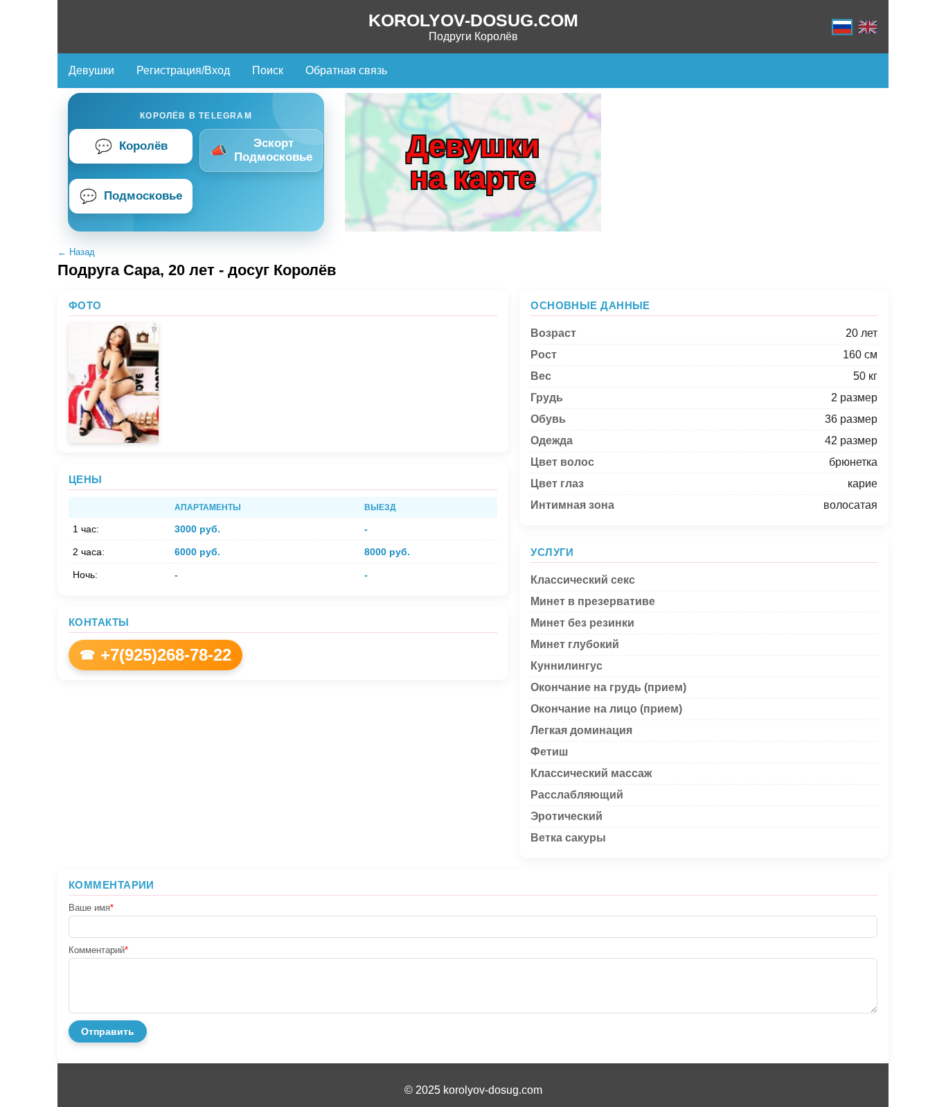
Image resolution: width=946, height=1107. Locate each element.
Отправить (107, 1031)
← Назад (76, 252)
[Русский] (842, 27)
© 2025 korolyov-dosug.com (473, 1090)
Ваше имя (91, 908)
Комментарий (98, 950)
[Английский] (867, 27)
